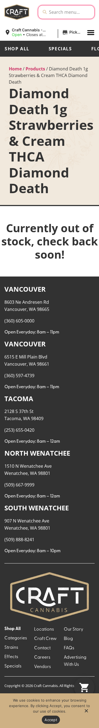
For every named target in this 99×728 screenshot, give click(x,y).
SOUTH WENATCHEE (36, 507)
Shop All (17, 49)
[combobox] (70, 12)
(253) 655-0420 (19, 430)
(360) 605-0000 (19, 321)
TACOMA (18, 398)
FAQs (69, 648)
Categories (15, 638)
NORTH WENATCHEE (37, 453)
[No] (86, 712)
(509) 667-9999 (19, 485)
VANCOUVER (25, 289)
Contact (42, 648)
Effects (11, 657)
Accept (51, 720)
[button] (43, 32)
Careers (42, 657)
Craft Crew (45, 639)
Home (15, 69)
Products (35, 69)
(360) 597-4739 (19, 376)
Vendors (42, 667)
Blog (68, 639)
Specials (60, 49)
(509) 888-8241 (19, 540)
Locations (44, 629)
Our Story (73, 629)
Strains (11, 647)
